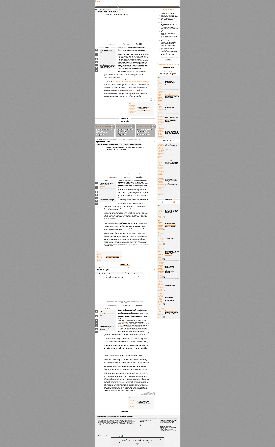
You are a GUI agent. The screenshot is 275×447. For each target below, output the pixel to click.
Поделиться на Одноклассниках (96, 59)
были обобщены (122, 322)
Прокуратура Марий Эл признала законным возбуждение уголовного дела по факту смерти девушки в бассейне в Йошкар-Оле (107, 65)
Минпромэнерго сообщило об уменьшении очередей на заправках (107, 328)
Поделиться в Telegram (96, 68)
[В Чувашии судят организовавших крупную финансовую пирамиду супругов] (161, 285)
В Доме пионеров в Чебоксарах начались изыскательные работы (107, 200)
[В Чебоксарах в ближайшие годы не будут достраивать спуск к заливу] (161, 211)
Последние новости (168, 9)
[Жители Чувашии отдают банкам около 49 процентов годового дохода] (161, 96)
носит (124, 187)
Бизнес (125, 7)
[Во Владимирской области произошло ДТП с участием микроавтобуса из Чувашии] (161, 132)
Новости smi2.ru (168, 71)
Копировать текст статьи (96, 70)
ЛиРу (124, 436)
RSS (119, 436)
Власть (112, 7)
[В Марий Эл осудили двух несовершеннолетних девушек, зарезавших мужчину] (161, 119)
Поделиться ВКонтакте (96, 50)
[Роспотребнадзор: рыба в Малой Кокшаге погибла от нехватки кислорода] (161, 312)
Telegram (121, 436)
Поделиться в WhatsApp (96, 62)
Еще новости (168, 59)
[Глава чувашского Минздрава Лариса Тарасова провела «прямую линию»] (161, 299)
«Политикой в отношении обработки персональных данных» (144, 442)
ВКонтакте (122, 436)
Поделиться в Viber (96, 65)
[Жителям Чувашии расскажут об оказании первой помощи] (100, 256)
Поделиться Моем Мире (96, 54)
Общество (118, 7)
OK (137, 444)
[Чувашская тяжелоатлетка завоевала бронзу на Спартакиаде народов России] (132, 109)
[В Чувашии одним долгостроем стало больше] (161, 108)
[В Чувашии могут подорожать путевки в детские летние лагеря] (161, 83)
